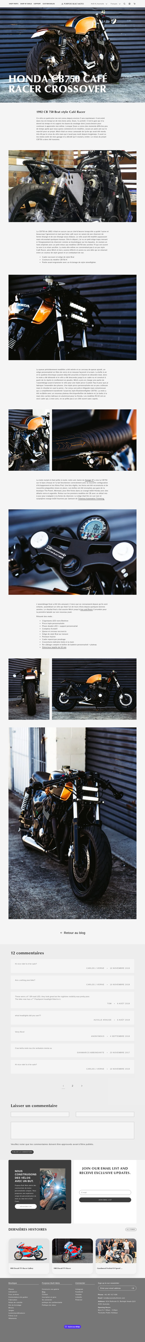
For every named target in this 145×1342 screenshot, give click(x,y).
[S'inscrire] (132, 1287)
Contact (45, 1294)
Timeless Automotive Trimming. (91, 499)
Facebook (79, 1292)
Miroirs (11, 1308)
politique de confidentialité (52, 1302)
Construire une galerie (50, 1289)
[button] (13, 3)
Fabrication (12, 1300)
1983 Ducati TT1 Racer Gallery (21, 1268)
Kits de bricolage (14, 1305)
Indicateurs (12, 1292)
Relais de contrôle (15, 1302)
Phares (11, 1289)
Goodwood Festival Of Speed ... (109, 1268)
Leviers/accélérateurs (16, 1313)
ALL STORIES (131, 1229)
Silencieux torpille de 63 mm (54, 647)
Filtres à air (12, 1316)
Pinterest (78, 1300)
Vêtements (12, 1318)
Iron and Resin (86, 609)
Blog (43, 1292)
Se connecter (47, 1300)
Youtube (78, 1294)
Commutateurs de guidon (18, 1297)
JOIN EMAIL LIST (105, 1200)
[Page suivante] (81, 1086)
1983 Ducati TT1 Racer (62, 1268)
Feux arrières (13, 1294)
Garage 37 (89, 480)
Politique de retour (49, 1305)
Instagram (79, 1289)
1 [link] (63, 1086)
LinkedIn (78, 1297)
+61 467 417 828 (110, 1294)
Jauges (11, 1310)
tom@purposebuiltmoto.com (114, 1298)
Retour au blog (74, 932)
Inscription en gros (49, 1297)
